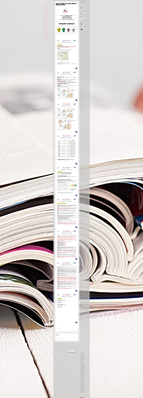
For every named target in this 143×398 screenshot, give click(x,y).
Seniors (46, 33)
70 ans (48, 4)
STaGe (44, 33)
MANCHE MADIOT (45, 21)
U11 (43, 36)
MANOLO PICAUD (45, 22)
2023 (43, 4)
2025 (46, 4)
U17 (49, 36)
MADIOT (48, 20)
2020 (48, 3)
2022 (49, 3)
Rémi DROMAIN (49, 31)
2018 (45, 3)
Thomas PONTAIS (45, 35)
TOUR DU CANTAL (47, 34)
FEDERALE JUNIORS (49, 16)
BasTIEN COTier (49, 5)
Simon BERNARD (49, 33)
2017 (44, 3)
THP (43, 34)
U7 (43, 37)
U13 (44, 36)
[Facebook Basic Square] (80, 397)
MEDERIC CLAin (45, 23)
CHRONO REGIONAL (45, 8)
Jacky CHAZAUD (48, 19)
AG (49, 4)
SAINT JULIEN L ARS (45, 32)
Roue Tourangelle (45, 31)
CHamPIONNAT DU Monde (46, 9)
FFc (43, 17)
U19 (50, 36)
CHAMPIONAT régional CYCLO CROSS (47, 7)
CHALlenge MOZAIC (45, 6)
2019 (47, 3)
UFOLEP (45, 37)
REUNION (44, 30)
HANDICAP (44, 19)
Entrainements (44, 16)
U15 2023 (48, 36)
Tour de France (49, 35)
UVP (47, 37)
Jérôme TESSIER (45, 20)
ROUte (46, 30)
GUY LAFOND (44, 18)
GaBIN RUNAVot (49, 18)
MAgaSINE (49, 22)
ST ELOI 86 (49, 32)
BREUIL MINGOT (45, 5)
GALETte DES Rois (46, 17)
